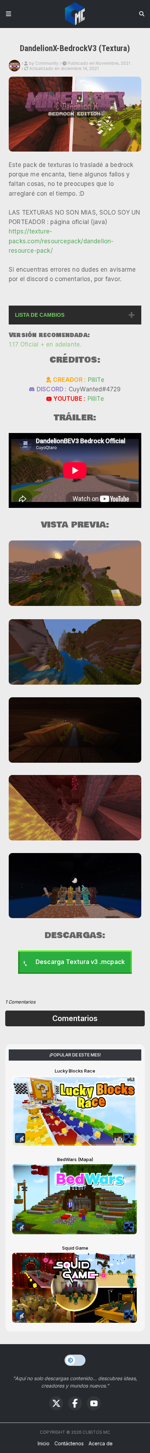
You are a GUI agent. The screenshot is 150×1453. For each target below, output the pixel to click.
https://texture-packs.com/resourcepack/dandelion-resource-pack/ (61, 241)
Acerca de (101, 1443)
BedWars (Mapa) (75, 1159)
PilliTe (96, 379)
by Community (44, 63)
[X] (56, 1403)
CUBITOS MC (96, 1432)
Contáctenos (69, 1443)
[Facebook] (75, 1403)
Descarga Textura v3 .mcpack (80, 961)
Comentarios (75, 1018)
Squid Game (75, 1248)
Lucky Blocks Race (75, 1071)
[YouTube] (94, 1403)
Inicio (44, 1443)
